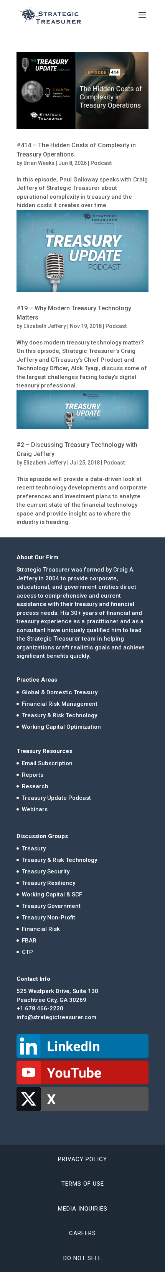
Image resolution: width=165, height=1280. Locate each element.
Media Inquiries (82, 1208)
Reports (32, 774)
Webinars (35, 809)
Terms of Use (82, 1183)
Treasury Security (45, 871)
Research (35, 786)
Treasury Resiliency (48, 883)
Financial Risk (41, 929)
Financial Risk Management (59, 703)
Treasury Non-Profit (48, 917)
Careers (82, 1233)
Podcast (101, 163)
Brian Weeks (38, 163)
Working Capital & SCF (52, 894)
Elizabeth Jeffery (44, 326)
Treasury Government (51, 906)
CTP (27, 952)
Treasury (34, 848)
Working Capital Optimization (61, 726)
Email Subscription (47, 763)
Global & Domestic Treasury (59, 692)
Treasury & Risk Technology (59, 715)
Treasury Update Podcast (56, 797)
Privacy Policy (82, 1159)
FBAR (29, 940)
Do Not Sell (82, 1258)
